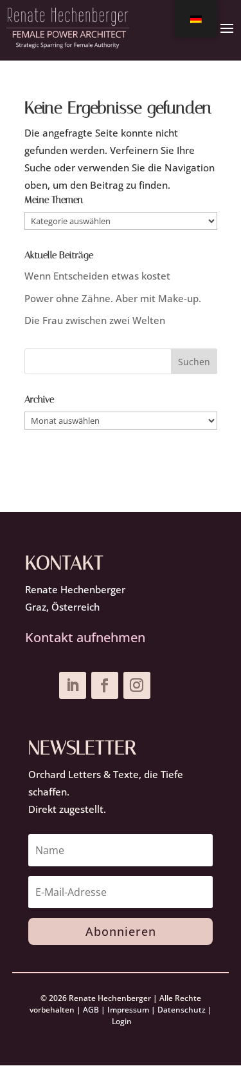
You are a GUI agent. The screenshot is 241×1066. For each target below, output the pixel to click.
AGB (91, 1009)
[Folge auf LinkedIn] (72, 685)
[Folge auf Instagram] (136, 685)
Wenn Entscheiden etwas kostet (97, 275)
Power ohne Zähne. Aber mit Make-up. (112, 298)
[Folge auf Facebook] (104, 685)
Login (122, 1021)
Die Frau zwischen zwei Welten (94, 320)
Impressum (128, 1009)
